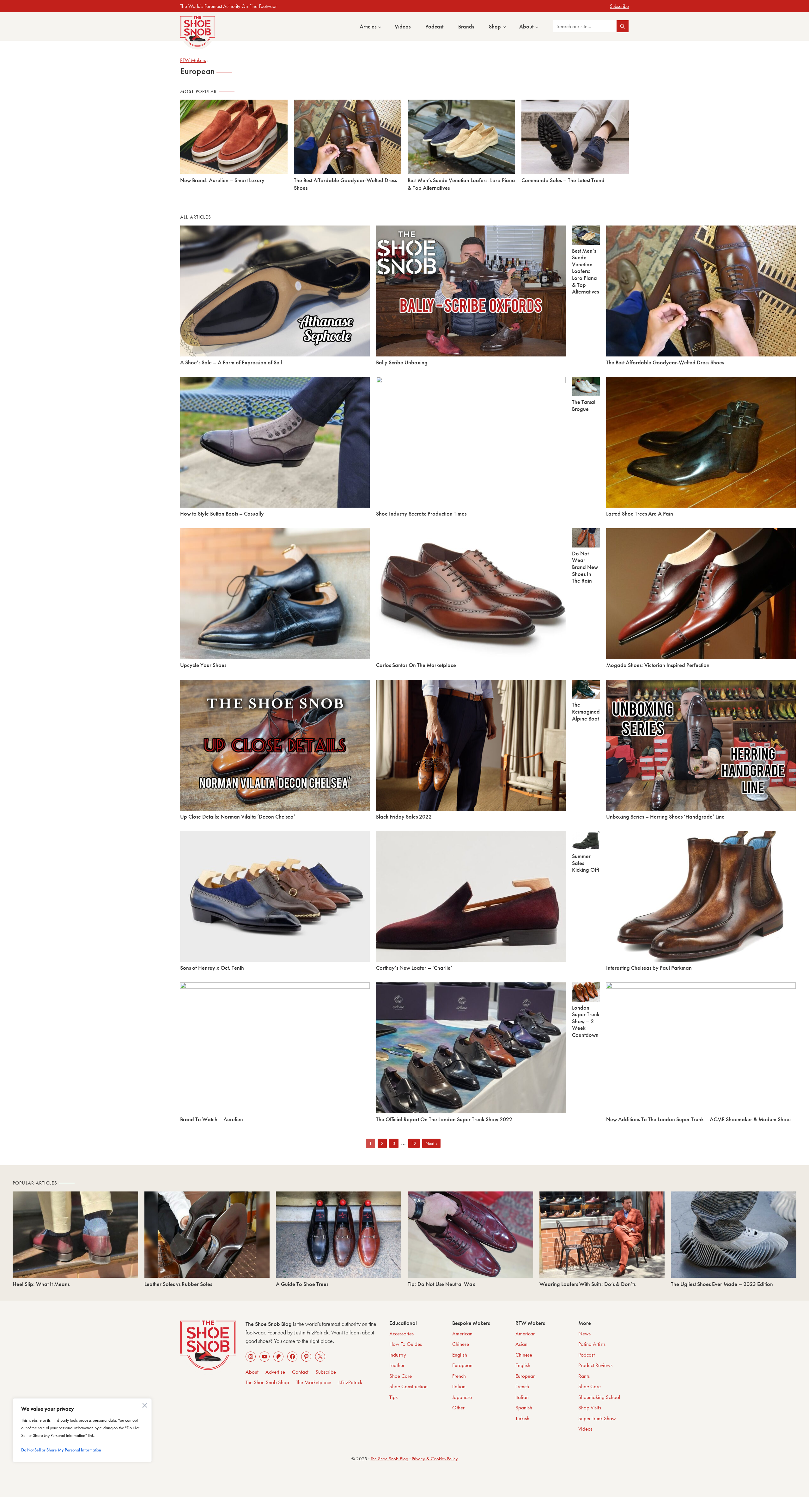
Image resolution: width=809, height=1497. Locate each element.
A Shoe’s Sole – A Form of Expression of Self (231, 362)
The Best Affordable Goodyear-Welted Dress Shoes (665, 362)
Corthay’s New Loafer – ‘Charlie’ (414, 967)
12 (415, 1143)
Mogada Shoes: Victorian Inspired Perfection (657, 665)
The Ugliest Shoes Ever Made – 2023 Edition (722, 1284)
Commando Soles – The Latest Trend (563, 180)
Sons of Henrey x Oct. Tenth (212, 967)
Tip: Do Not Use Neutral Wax (441, 1284)
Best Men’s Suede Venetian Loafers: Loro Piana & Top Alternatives (585, 271)
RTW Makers (193, 60)
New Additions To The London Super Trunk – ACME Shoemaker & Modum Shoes (698, 1119)
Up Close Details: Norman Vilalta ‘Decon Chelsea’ (237, 816)
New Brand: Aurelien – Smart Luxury (222, 180)
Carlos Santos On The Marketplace (416, 665)
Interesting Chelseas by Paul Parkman (649, 967)
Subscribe (619, 6)
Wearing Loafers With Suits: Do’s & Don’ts (587, 1284)
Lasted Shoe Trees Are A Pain (639, 513)
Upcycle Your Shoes (203, 665)
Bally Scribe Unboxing (402, 362)
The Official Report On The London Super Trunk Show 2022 (444, 1119)
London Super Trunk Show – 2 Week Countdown (585, 1021)
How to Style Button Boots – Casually (222, 513)
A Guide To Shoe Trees (302, 1284)
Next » (431, 1143)
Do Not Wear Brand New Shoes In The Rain (585, 567)
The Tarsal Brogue (583, 405)
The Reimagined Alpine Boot (586, 711)
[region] (82, 1430)
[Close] (146, 1404)
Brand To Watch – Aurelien (211, 1119)
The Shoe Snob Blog (389, 1459)
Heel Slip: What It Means (41, 1284)
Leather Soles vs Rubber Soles (178, 1284)
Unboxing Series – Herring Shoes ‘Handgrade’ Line (665, 816)
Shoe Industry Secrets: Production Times (421, 513)
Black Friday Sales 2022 (404, 816)
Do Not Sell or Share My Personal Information (61, 1450)
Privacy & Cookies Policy (435, 1459)
